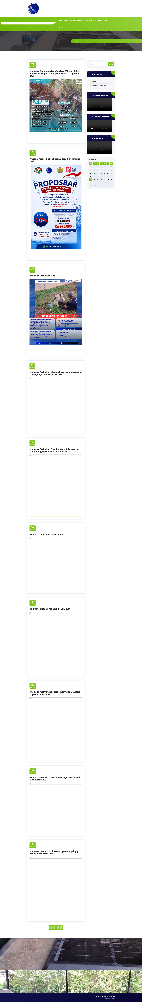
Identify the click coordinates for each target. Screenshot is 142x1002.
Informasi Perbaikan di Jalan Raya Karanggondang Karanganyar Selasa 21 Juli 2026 (56, 373)
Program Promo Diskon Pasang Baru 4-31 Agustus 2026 (55, 160)
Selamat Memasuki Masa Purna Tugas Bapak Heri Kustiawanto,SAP (55, 778)
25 (58, 927)
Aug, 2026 (32, 65)
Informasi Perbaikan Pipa (42, 275)
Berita (99, 21)
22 (108, 176)
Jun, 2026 (32, 528)
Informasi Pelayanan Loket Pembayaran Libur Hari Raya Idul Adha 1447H (55, 693)
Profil (65, 21)
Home (60, 21)
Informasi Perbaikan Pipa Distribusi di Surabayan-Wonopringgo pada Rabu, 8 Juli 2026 (55, 450)
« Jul (94, 186)
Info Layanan (90, 21)
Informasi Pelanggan (76, 21)
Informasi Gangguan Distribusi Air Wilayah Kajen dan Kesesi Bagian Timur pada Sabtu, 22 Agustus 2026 (54, 73)
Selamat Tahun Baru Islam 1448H (46, 534)
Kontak (60, 28)
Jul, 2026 (32, 269)
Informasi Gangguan (99, 85)
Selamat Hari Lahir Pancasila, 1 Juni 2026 (50, 609)
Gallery (104, 21)
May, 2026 (32, 686)
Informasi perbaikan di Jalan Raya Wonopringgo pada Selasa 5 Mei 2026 (54, 852)
